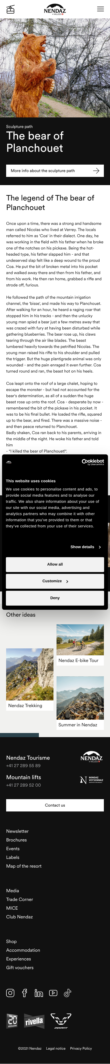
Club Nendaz (19, 917)
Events (13, 848)
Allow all (55, 564)
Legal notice (55, 1048)
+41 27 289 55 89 (23, 765)
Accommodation (23, 950)
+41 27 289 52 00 (23, 785)
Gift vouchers (20, 967)
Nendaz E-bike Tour (78, 660)
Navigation (100, 9)
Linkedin (39, 993)
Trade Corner (19, 899)
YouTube (53, 993)
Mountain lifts (23, 777)
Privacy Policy (81, 1048)
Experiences (18, 959)
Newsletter (17, 831)
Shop (11, 941)
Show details (82, 547)
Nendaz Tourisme (91, 756)
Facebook (24, 993)
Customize (52, 581)
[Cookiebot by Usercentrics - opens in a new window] (81, 462)
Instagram (10, 993)
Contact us (55, 805)
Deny (55, 598)
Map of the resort (23, 866)
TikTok (67, 993)
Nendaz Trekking (25, 705)
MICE (12, 908)
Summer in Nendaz (78, 725)
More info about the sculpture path (43, 170)
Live (10, 9)
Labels (12, 857)
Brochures (16, 840)
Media (12, 891)
